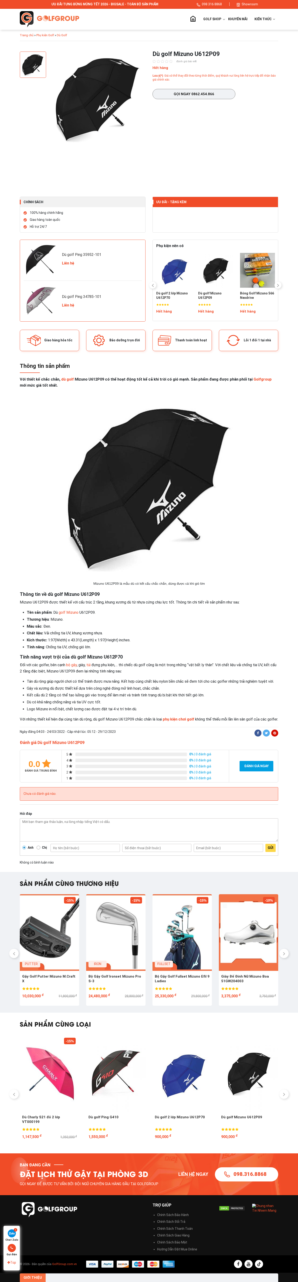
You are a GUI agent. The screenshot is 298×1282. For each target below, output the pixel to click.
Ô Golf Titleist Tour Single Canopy (208, 1119)
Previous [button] (152, 285)
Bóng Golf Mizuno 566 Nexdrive (181, 295)
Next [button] (277, 285)
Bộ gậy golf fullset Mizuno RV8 (248, 976)
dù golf (67, 379)
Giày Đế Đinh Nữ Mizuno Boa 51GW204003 (114, 978)
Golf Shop (212, 19)
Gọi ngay (194, 94)
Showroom (250, 4)
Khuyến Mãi (237, 19)
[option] (98, 99)
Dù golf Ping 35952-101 (81, 254)
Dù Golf (62, 35)
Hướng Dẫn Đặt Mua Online (177, 1249)
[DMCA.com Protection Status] (232, 1208)
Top (13, 1262)
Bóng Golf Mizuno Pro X (223, 295)
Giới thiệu (33, 1277)
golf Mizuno (68, 612)
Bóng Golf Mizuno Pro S (265, 295)
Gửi (270, 848)
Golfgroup (263, 379)
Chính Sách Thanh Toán (175, 1228)
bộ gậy (71, 665)
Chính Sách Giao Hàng (173, 1235)
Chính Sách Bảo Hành (173, 1215)
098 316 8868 (212, 4)
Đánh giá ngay (256, 766)
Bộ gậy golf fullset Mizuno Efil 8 (182, 976)
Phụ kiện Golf (45, 35)
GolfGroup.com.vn (64, 1264)
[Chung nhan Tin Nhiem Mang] (265, 1208)
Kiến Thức (263, 19)
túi (88, 665)
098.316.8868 (250, 1174)
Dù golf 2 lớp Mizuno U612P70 (78, 1117)
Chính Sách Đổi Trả (171, 1221)
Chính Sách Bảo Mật (172, 1242)
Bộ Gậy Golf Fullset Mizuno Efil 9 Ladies (51, 978)
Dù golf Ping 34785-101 (81, 296)
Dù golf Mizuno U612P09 (139, 1117)
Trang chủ (192, 19)
